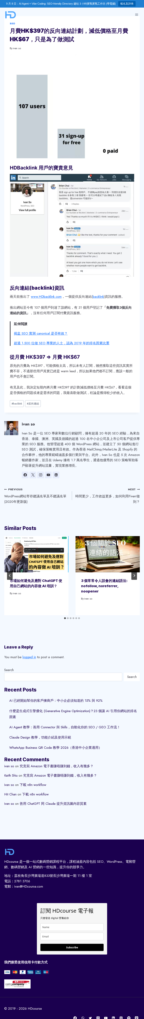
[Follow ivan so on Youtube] (48, 475)
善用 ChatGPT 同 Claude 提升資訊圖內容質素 (53, 803)
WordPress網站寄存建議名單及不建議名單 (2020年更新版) (35, 495)
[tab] (65, 618)
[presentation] (36, 554)
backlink (98, 296)
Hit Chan (10, 794)
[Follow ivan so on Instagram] (40, 475)
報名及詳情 (126, 3)
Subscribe (72, 947)
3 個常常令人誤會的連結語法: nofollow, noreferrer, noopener (104, 586)
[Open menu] (136, 14)
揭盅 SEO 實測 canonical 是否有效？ (41, 333)
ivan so (17, 48)
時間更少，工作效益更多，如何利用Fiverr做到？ (107, 495)
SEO (12, 23)
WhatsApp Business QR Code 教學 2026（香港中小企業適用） (55, 747)
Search (9, 670)
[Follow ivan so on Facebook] (25, 475)
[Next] (134, 575)
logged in (29, 657)
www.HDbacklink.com (46, 296)
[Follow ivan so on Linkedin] (56, 475)
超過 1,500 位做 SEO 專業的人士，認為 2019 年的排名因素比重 (61, 343)
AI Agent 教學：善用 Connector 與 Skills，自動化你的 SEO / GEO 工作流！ (64, 727)
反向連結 (33, 404)
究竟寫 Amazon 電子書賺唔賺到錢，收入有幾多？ (56, 766)
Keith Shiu (11, 775)
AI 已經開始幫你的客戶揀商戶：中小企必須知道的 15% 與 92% (56, 700)
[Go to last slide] (10, 575)
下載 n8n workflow (33, 784)
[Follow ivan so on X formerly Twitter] (33, 475)
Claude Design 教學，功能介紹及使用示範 (40, 737)
